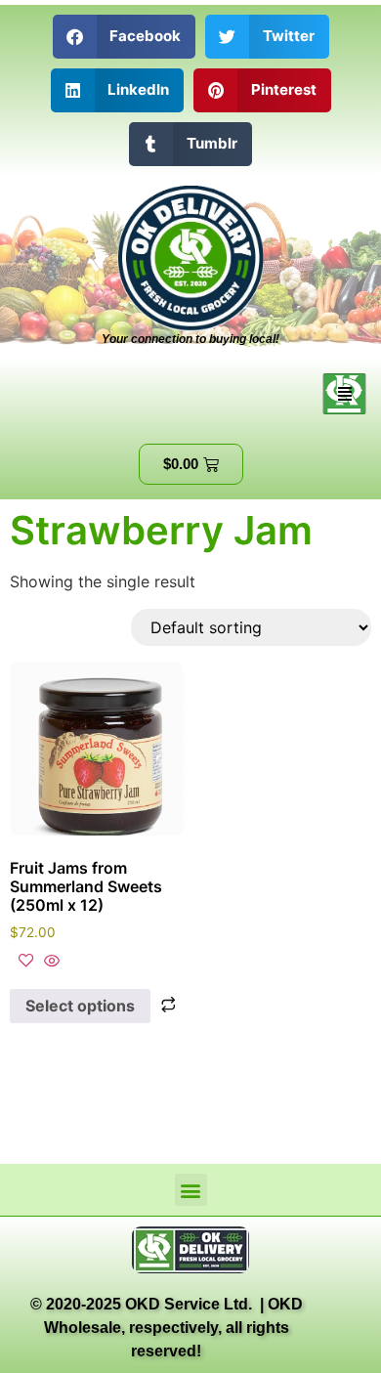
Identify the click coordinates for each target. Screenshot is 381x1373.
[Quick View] (49, 961)
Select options (80, 1005)
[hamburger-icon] (344, 393)
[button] (124, 37)
